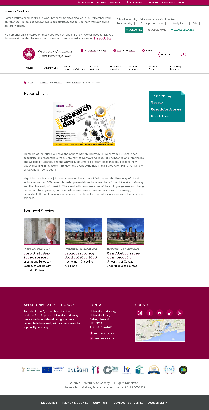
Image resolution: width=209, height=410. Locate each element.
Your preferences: (152, 23)
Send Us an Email (105, 338)
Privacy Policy (102, 38)
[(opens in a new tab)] (43, 372)
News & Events (74, 82)
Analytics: (178, 23)
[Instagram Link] (140, 313)
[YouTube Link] (159, 312)
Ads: (195, 23)
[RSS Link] (179, 312)
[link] (42, 370)
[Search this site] (182, 55)
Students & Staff (174, 2)
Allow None (158, 30)
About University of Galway (46, 82)
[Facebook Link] (149, 312)
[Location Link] (160, 339)
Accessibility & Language (143, 2)
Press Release (160, 116)
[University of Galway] (47, 54)
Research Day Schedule (166, 109)
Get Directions (104, 333)
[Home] (25, 82)
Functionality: (125, 23)
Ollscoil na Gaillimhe (93, 2)
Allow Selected (184, 30)
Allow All (135, 30)
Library (117, 2)
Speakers (157, 102)
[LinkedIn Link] (169, 312)
